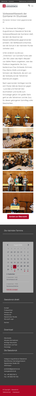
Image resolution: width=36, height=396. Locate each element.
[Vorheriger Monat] (8, 245)
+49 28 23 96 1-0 (31, 1)
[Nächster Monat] (28, 245)
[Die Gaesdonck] (15, 6)
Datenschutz (4, 1)
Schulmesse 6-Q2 (12, 279)
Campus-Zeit (8, 312)
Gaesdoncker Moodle (10, 317)
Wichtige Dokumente (10, 342)
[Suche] (28, 6)
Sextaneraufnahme (12, 286)
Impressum (11, 1)
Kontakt (6, 308)
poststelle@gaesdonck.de (12, 369)
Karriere (6, 322)
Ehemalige (7, 347)
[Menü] (32, 6)
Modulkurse (7, 315)
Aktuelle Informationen (11, 340)
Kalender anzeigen (12, 289)
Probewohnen (8, 310)
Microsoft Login (9, 319)
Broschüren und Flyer (10, 345)
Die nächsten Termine (13, 230)
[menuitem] (4, 1)
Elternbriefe (7, 338)
